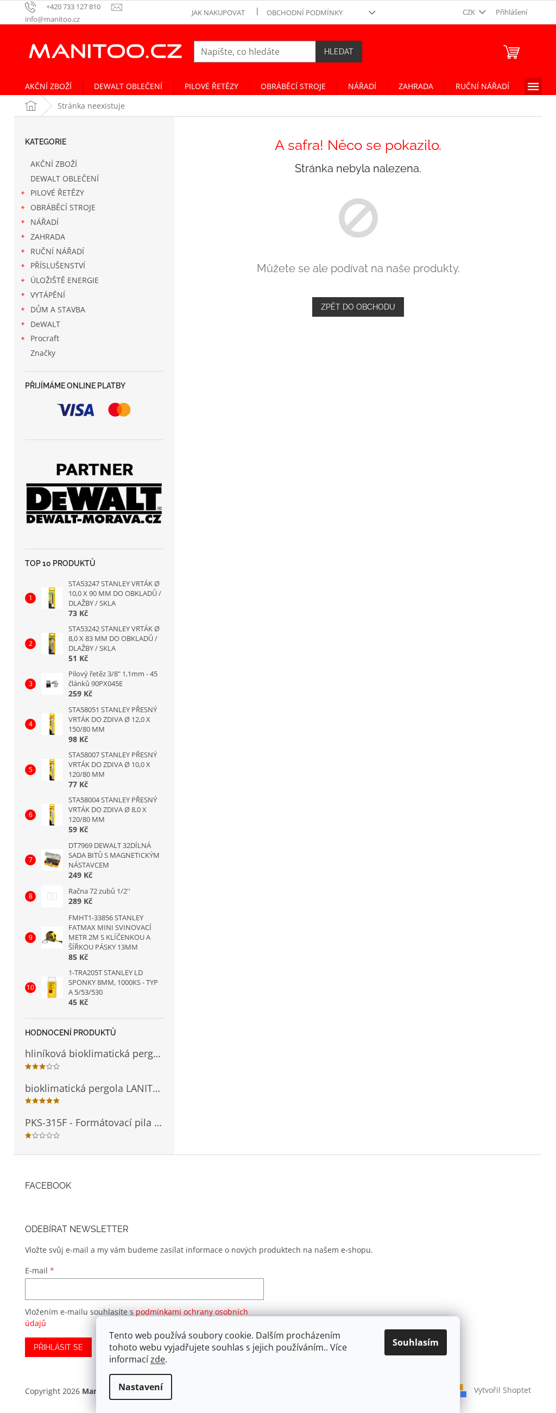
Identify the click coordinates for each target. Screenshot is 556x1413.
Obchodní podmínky (305, 12)
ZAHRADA (47, 236)
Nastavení (140, 1387)
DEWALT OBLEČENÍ (64, 178)
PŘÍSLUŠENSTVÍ (57, 265)
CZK (470, 12)
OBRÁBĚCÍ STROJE (63, 207)
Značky (42, 353)
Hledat (338, 51)
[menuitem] (48, 86)
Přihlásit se (58, 1347)
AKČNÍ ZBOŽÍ (53, 164)
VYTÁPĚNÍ (47, 295)
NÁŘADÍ (44, 222)
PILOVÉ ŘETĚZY (57, 192)
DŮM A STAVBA (57, 309)
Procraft (44, 338)
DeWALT (45, 324)
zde (157, 1359)
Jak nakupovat (218, 12)
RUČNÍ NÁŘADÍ (57, 251)
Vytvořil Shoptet (502, 1390)
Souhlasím (416, 1342)
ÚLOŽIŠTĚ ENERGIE (64, 280)
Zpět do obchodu (358, 307)
